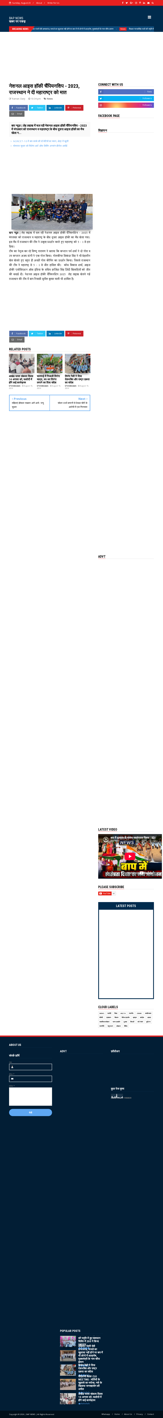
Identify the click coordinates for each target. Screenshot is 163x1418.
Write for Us (53, 2)
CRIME (139, 1013)
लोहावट (118, 1026)
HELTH (123, 1013)
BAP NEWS (16, 18)
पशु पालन (110, 1026)
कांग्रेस (142, 1017)
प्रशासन (108, 1017)
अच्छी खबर (148, 1013)
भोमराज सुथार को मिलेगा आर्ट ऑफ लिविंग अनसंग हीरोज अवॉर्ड (40, 145)
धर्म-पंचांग (140, 1022)
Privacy (139, 1414)
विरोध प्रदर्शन (126, 1017)
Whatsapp (106, 1414)
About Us (128, 1414)
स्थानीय (131, 1013)
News (94, 29)
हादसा (149, 1017)
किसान (117, 1017)
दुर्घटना (148, 1022)
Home (117, 1414)
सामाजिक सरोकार (104, 1022)
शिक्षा (115, 1013)
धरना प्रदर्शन (116, 1022)
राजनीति (101, 1026)
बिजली (132, 1022)
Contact (150, 1414)
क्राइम (135, 1017)
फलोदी (109, 1013)
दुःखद (125, 1022)
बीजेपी (101, 1017)
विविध (126, 1026)
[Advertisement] (81, 54)
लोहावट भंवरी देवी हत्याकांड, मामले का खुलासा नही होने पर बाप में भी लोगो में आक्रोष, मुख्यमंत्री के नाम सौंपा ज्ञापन (43, 28)
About (39, 2)
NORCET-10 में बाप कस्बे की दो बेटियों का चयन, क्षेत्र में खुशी (40, 141)
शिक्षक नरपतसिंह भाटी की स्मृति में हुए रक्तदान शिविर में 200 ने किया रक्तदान (129, 28)
